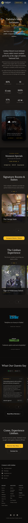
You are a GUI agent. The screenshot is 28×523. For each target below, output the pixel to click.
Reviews (3, 503)
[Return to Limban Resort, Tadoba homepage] (6, 2)
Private (20, 490)
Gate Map (12, 496)
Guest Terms (21, 495)
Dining (3, 490)
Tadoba (12, 493)
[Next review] (18, 406)
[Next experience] (18, 302)
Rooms (3, 488)
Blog (11, 498)
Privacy (20, 497)
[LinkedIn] (17, 515)
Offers (3, 492)
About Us (4, 499)
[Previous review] (9, 406)
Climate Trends (13, 502)
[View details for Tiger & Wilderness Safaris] (13, 280)
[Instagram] (14, 515)
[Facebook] (11, 515)
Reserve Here (19, 2)
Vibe (3, 501)
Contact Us (14, 451)
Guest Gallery (5, 505)
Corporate (21, 487)
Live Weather (13, 500)
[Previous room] (9, 230)
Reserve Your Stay (13, 446)
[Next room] (18, 230)
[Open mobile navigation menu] (25, 2)
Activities (4, 496)
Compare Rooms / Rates (14, 238)
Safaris (11, 488)
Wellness (4, 494)
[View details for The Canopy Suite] (13, 208)
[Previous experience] (9, 302)
